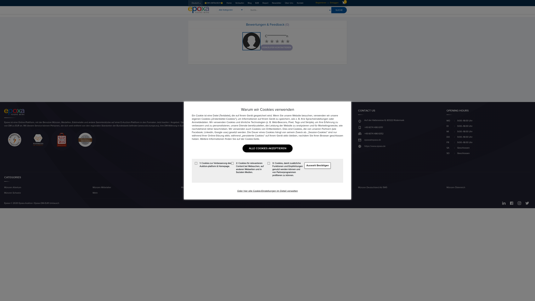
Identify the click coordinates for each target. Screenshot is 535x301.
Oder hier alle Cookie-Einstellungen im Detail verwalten (267, 191)
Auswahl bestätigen (317, 165)
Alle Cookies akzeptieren (267, 148)
